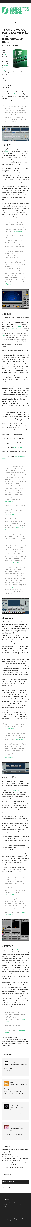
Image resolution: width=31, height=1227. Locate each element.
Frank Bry (8, 284)
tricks (27, 1043)
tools (11, 1043)
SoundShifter (15, 790)
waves (8, 1045)
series (6, 54)
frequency (10, 329)
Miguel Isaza (13, 1126)
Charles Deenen (9, 514)
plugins (3, 1041)
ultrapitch (4, 1045)
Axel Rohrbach (9, 501)
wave (17, 329)
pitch (25, 1039)
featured (10, 1037)
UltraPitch (19, 950)
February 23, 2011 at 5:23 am (18, 1064)
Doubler (7, 151)
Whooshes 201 (17, 447)
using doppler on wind (13, 587)
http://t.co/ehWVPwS (12, 1167)
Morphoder (13, 622)
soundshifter (24, 1041)
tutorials (15, 1037)
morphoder (20, 1039)
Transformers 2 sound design (13, 563)
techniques (4, 1043)
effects (15, 1039)
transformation (17, 1043)
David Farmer (20, 739)
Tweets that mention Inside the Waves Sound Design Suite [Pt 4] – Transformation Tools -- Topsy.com (15, 1152)
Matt (11, 1062)
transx (23, 1043)
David (11, 1082)
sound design (9, 1041)
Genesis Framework (15, 1221)
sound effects (17, 1041)
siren (4, 335)
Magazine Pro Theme (20, 1219)
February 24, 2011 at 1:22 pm (18, 1085)
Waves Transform (15, 94)
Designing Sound (16, 10)
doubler (10, 1039)
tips (9, 1043)
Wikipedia (20, 326)
